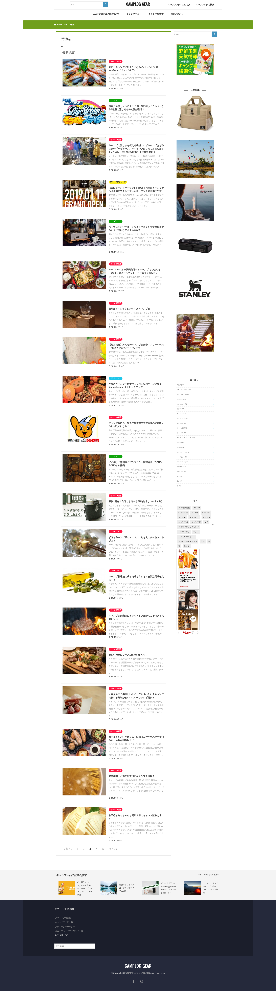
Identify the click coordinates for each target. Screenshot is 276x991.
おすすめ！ (194, 517)
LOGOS (194, 512)
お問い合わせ (177, 14)
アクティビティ (183, 394)
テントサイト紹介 (183, 452)
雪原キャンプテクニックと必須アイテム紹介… (126, 888)
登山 (179, 481)
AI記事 (180, 385)
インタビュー (182, 404)
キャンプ (181, 413)
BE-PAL (197, 508)
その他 (180, 447)
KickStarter (183, 512)
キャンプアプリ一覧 (64, 922)
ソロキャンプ (184, 532)
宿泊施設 (181, 466)
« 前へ (67, 848)
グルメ (180, 442)
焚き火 (187, 546)
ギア (180, 409)
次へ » (113, 848)
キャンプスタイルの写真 (179, 4)
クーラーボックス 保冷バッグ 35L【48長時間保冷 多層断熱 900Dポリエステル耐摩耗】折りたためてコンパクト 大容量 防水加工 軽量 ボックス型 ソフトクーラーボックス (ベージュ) (195, 136)
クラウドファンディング (186, 437)
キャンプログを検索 (205, 4)
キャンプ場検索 (156, 14)
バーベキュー (182, 457)
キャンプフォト (133, 14)
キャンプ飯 (196, 522)
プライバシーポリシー (65, 927)
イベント (181, 399)
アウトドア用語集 (63, 918)
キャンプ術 (181, 433)
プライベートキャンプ (187, 541)
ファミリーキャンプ (186, 537)
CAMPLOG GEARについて (106, 14)
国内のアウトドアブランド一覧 (69, 931)
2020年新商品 (184, 508)
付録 (203, 541)
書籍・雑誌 (181, 471)
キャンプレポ (182, 418)
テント (196, 532)
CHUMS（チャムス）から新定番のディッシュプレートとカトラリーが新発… (84, 888)
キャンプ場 (182, 423)
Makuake (205, 512)
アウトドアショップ (184, 389)
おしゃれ (182, 517)
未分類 (180, 476)
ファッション (182, 461)
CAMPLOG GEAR (136, 973)
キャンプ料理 (182, 428)
